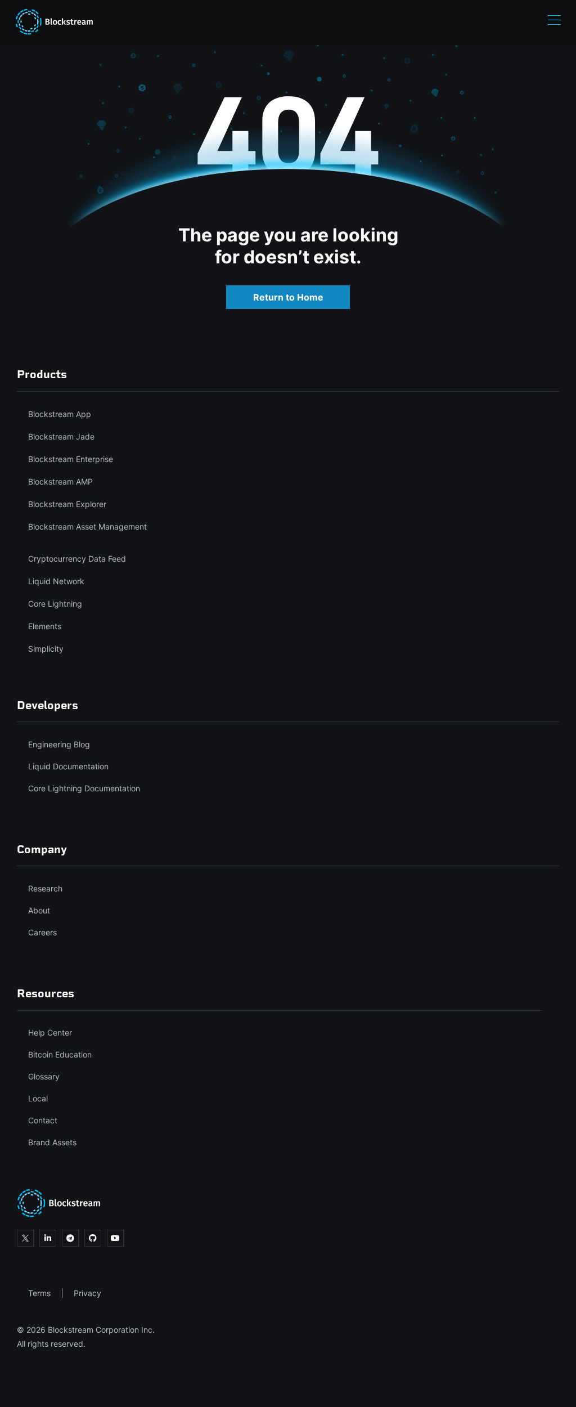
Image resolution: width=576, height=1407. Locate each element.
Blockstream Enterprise (70, 459)
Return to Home (288, 297)
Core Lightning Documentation (84, 788)
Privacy (87, 1293)
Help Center (50, 1032)
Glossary (44, 1076)
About (39, 910)
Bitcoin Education (60, 1054)
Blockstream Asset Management (87, 526)
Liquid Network (56, 581)
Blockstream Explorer (67, 504)
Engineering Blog (59, 744)
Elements (44, 626)
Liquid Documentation (68, 766)
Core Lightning (55, 603)
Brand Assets (52, 1142)
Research (45, 888)
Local (38, 1098)
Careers (42, 932)
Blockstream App (59, 414)
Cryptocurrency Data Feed (77, 558)
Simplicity (46, 648)
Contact (42, 1120)
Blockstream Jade (61, 436)
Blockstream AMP (60, 481)
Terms (39, 1293)
